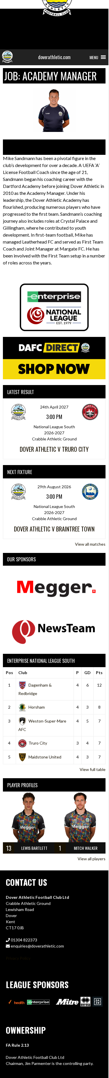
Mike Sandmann (35, 147)
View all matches (90, 544)
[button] (94, 57)
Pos (9, 672)
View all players (92, 858)
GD (87, 672)
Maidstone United (44, 756)
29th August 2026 (54, 486)
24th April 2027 (54, 406)
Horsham (36, 707)
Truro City (37, 743)
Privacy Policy (18, 958)
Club (22, 672)
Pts (99, 672)
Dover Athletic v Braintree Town (54, 529)
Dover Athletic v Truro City (54, 449)
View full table (93, 769)
